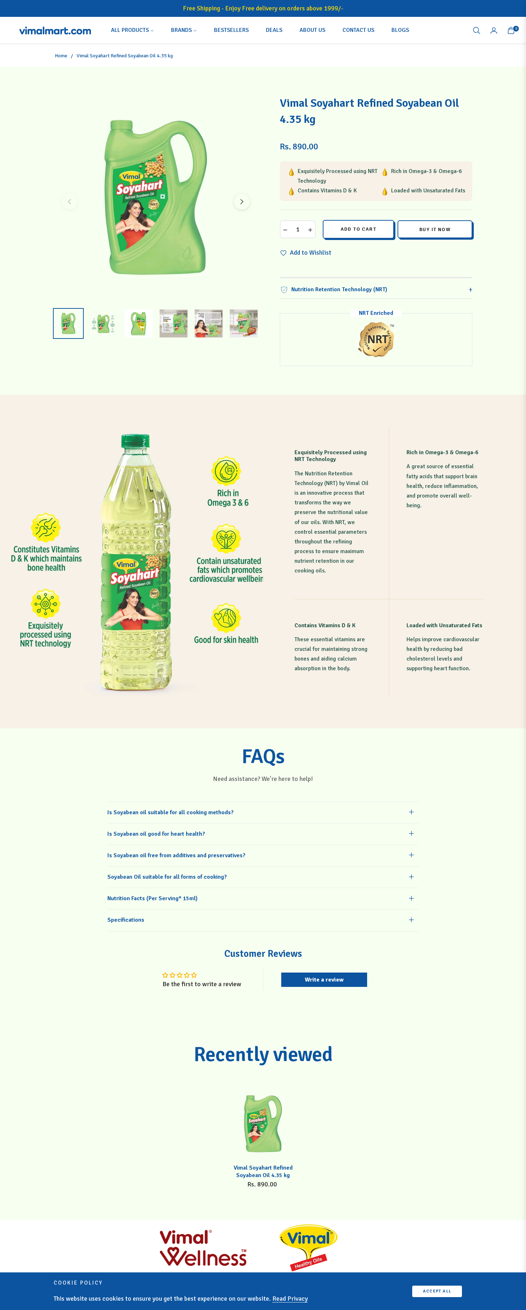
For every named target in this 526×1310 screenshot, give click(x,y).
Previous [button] (69, 202)
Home (61, 56)
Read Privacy (290, 1298)
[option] (156, 197)
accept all (437, 1291)
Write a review (324, 979)
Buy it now (434, 229)
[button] (476, 30)
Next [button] (242, 202)
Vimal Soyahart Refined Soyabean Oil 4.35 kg (263, 1171)
